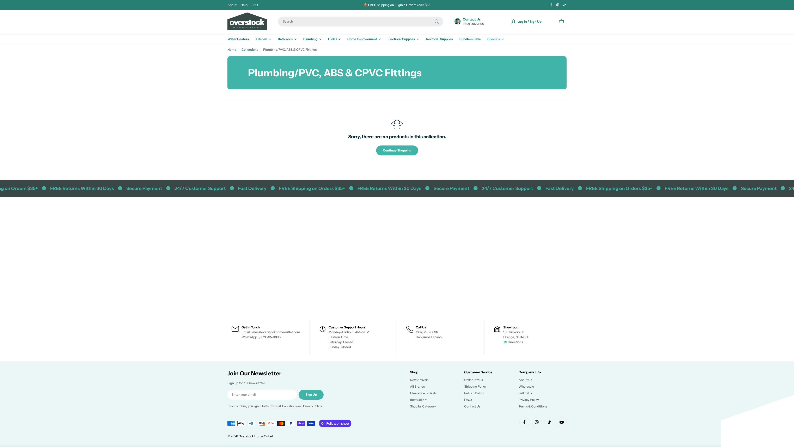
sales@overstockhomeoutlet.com (275, 332)
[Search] (437, 21)
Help (244, 5)
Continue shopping (397, 150)
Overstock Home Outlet (256, 436)
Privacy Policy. (313, 406)
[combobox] (360, 21)
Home (231, 50)
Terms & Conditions (283, 406)
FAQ (255, 5)
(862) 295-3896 (269, 337)
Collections (250, 50)
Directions (515, 342)
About (232, 5)
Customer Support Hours (347, 327)
